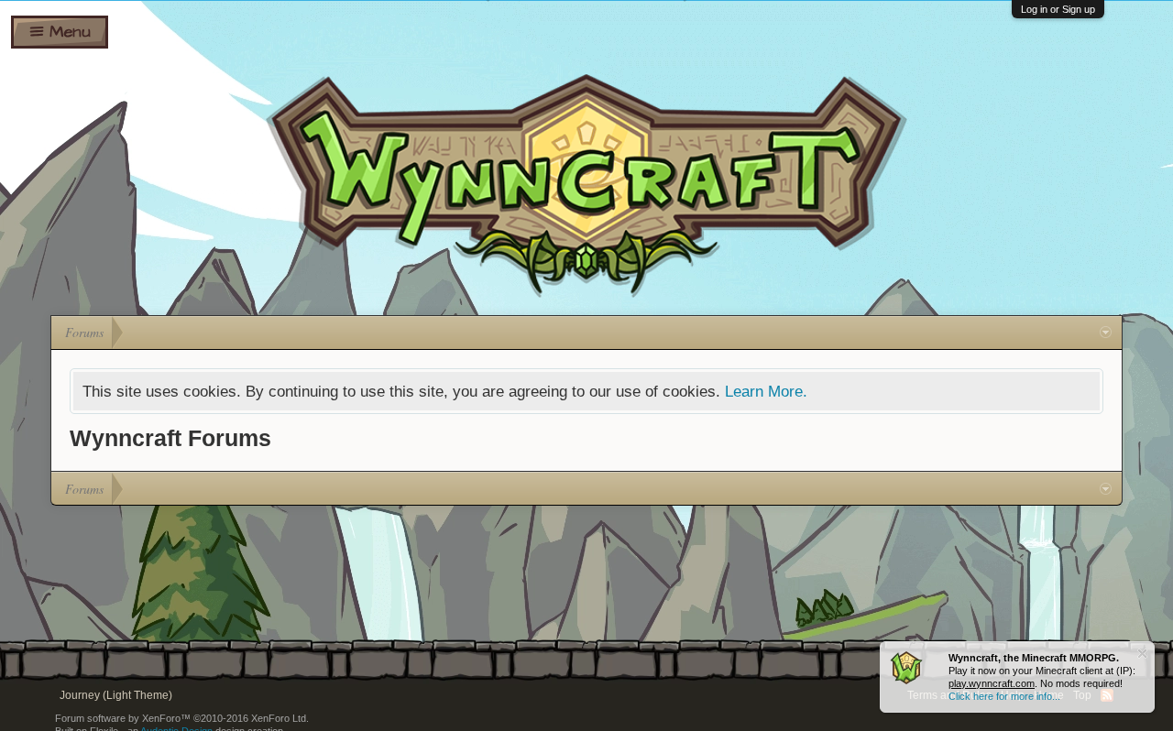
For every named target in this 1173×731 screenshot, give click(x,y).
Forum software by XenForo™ (182, 718)
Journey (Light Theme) (116, 695)
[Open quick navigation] (1106, 332)
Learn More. (766, 391)
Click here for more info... (1004, 696)
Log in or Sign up (1058, 9)
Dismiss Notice (1142, 653)
